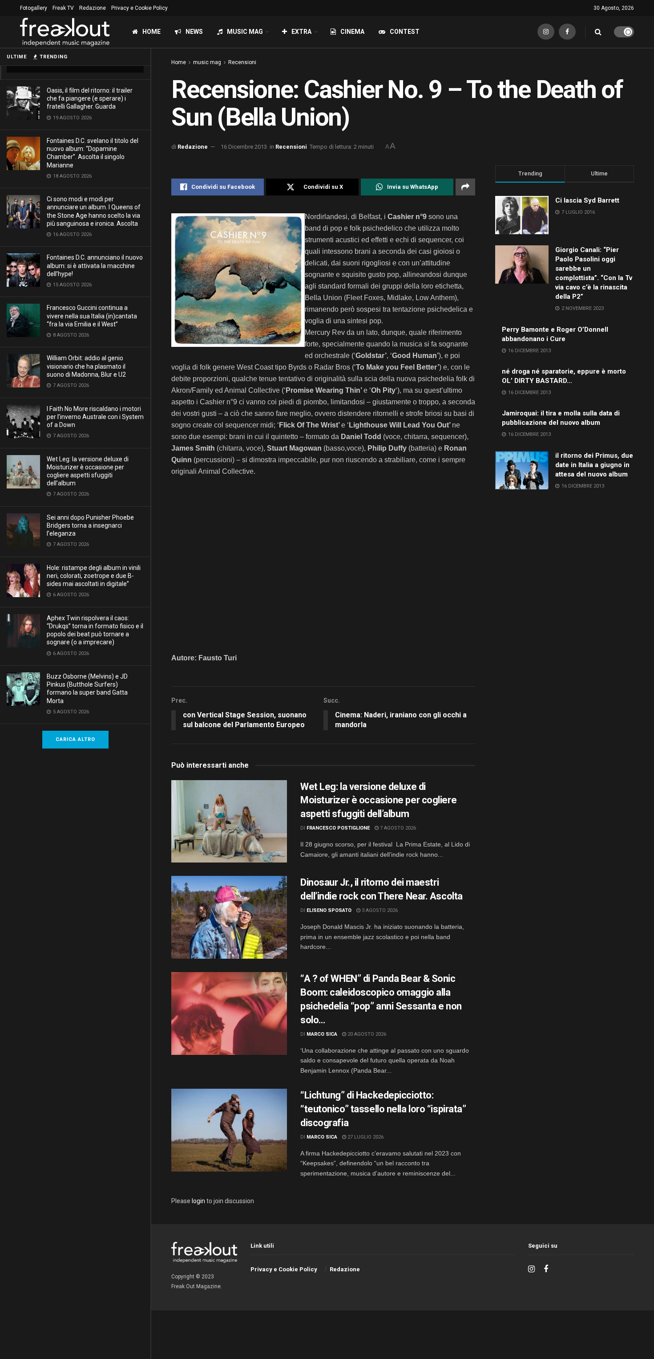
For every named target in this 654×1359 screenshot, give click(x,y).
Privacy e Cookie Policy (139, 8)
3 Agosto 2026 (379, 910)
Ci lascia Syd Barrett (587, 200)
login (198, 1200)
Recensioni (242, 62)
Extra (301, 31)
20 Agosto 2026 (366, 1034)
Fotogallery (33, 8)
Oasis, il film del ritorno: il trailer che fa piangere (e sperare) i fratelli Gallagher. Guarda (90, 98)
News (194, 31)
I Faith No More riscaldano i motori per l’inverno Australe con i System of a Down (95, 416)
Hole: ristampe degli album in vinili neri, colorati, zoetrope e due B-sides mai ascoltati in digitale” (94, 575)
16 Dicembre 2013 (244, 146)
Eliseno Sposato (329, 910)
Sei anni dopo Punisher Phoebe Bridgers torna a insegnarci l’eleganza (90, 525)
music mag (207, 62)
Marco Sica (322, 1034)
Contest (405, 31)
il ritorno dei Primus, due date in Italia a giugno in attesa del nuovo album (594, 465)
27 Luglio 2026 (365, 1137)
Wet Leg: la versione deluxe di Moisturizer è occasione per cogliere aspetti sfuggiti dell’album (378, 800)
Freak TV (63, 8)
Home (151, 31)
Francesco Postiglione (338, 828)
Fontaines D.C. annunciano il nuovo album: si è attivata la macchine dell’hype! (95, 265)
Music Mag (245, 31)
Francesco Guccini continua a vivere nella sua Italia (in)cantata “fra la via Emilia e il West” (92, 315)
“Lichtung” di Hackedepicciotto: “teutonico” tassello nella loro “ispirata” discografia (383, 1109)
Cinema (352, 31)
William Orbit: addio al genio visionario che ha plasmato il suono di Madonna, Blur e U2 (86, 366)
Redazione (92, 8)
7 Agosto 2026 (397, 828)
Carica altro (75, 739)
